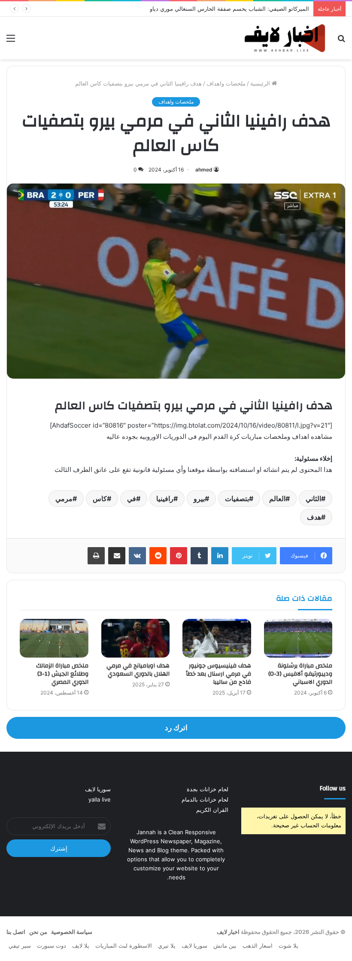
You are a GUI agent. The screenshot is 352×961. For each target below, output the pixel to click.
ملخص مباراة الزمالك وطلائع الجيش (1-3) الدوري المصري (62, 674)
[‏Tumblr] (199, 555)
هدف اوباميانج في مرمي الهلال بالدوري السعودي (138, 669)
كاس (100, 498)
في (131, 498)
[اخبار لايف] (285, 38)
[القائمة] (10, 41)
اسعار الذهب (258, 945)
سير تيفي (20, 945)
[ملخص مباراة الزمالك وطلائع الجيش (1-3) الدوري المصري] (54, 638)
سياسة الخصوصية (71, 931)
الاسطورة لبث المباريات (123, 945)
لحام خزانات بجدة (207, 789)
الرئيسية (261, 83)
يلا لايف (80, 945)
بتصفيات (237, 498)
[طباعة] (96, 555)
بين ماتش (225, 945)
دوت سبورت (51, 945)
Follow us (333, 788)
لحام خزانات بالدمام (205, 799)
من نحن (38, 931)
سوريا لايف (98, 789)
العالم (277, 498)
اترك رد (176, 727)
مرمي (64, 498)
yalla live (99, 799)
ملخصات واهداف (226, 83)
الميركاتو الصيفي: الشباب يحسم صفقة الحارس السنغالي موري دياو (229, 8)
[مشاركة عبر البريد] (116, 555)
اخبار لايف (228, 931)
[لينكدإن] (219, 555)
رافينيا (164, 498)
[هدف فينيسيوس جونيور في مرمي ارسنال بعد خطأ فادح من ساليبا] (216, 638)
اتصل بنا (15, 931)
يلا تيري (167, 945)
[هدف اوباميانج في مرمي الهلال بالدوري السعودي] (135, 638)
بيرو (199, 498)
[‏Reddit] (158, 555)
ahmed (203, 169)
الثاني (313, 498)
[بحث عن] (341, 41)
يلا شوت (288, 945)
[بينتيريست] (178, 555)
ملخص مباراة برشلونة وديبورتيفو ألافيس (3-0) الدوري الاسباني (300, 674)
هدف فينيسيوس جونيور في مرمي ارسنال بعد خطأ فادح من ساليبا (218, 674)
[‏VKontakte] (137, 555)
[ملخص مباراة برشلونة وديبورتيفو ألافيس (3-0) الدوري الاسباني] (298, 638)
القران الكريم (212, 809)
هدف (314, 517)
